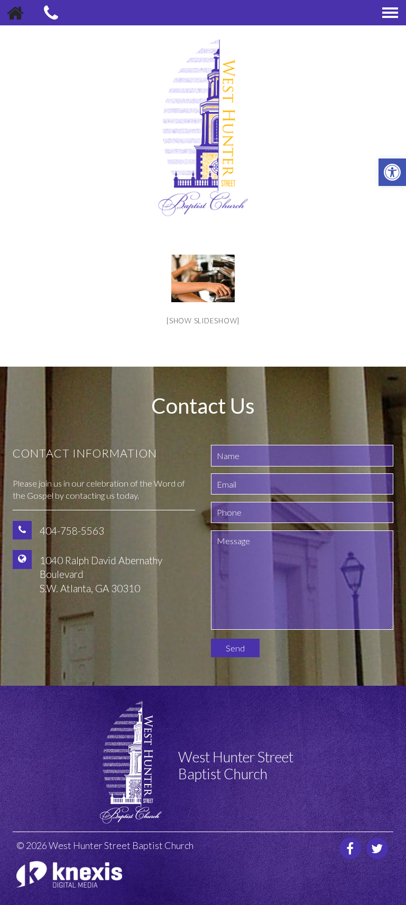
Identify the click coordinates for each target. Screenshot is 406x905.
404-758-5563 (72, 531)
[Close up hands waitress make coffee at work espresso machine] (203, 278)
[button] (392, 172)
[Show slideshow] (203, 320)
